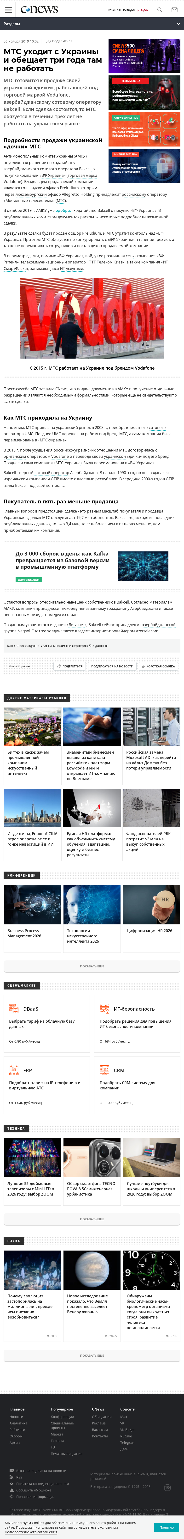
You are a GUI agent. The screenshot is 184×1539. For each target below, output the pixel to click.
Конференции (62, 1416)
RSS (19, 1477)
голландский (33, 187)
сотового (157, 427)
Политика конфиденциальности (42, 1483)
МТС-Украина (68, 462)
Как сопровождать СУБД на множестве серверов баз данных (57, 645)
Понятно (167, 1527)
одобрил (64, 210)
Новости (16, 1416)
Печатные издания (66, 1453)
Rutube (126, 1436)
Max (123, 1416)
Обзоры (16, 1436)
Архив (15, 1442)
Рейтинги (17, 1429)
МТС (61, 200)
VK (122, 1423)
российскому (134, 194)
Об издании (102, 1416)
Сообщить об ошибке (33, 1490)
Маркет (57, 1434)
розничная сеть (119, 255)
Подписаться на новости (112, 666)
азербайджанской (159, 624)
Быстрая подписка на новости (41, 1470)
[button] (160, 10)
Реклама (99, 1423)
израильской (16, 479)
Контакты (100, 1436)
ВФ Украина (52, 175)
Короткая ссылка (160, 666)
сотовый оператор (51, 472)
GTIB (55, 479)
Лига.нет (77, 624)
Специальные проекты (62, 1425)
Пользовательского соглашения (31, 1532)
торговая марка (82, 175)
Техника (57, 1440)
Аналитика (18, 1423)
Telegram (127, 1442)
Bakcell (85, 168)
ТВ (53, 1447)
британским (15, 456)
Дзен (124, 1449)
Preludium (91, 233)
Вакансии (100, 1429)
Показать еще (92, 966)
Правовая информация (35, 1496)
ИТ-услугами (71, 268)
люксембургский (31, 194)
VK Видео (127, 1429)
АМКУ (80, 156)
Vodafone (60, 456)
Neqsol (23, 631)
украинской (115, 456)
